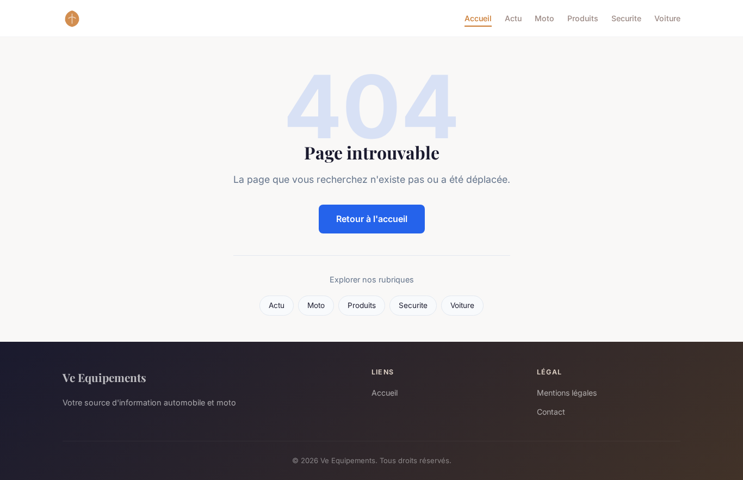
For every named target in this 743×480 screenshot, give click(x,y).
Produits (582, 18)
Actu (513, 18)
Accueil (478, 18)
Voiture (667, 18)
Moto (544, 18)
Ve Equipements (104, 377)
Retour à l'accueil (371, 218)
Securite (626, 18)
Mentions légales (567, 392)
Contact (551, 411)
